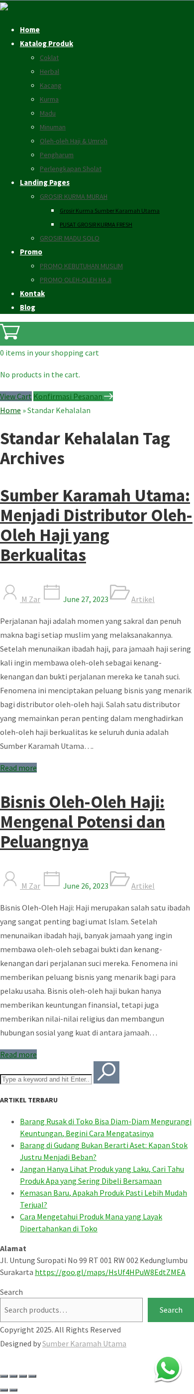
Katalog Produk (46, 43)
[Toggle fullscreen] (13, 1376)
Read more (18, 768)
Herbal (49, 71)
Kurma (49, 99)
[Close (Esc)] (32, 1376)
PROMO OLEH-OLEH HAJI (75, 279)
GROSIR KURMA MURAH (73, 196)
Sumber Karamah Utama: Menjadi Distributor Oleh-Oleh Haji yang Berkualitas (96, 525)
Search (11, 1292)
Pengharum (57, 154)
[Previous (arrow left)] (4, 1390)
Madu (48, 113)
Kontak (32, 293)
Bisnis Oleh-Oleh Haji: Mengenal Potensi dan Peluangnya (82, 821)
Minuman (53, 126)
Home (30, 29)
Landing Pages (45, 182)
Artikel (143, 599)
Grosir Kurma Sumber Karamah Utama (110, 210)
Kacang (51, 85)
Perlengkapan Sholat (70, 168)
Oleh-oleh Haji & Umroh (73, 140)
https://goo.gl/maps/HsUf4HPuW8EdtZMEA (110, 1272)
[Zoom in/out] (4, 1376)
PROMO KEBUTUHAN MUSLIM (81, 265)
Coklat (49, 57)
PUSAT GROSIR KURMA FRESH (96, 224)
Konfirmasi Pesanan (68, 396)
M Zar (30, 599)
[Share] (23, 1376)
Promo (31, 251)
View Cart (16, 396)
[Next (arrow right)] (13, 1390)
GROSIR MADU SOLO (69, 238)
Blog (27, 307)
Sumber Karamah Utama (84, 1343)
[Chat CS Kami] (168, 1368)
